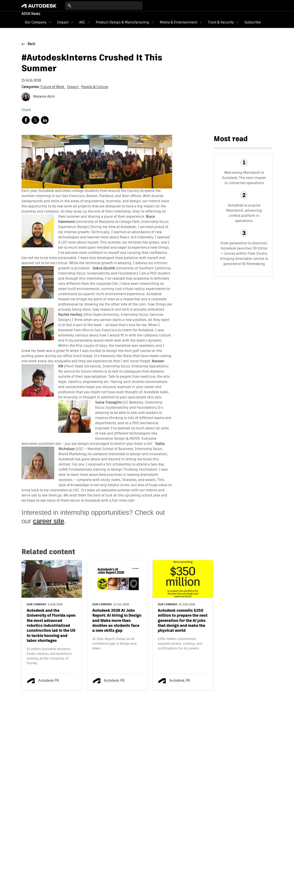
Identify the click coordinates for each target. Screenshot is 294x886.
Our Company (35, 22)
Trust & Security (221, 22)
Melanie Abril (43, 97)
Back (31, 44)
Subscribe (252, 22)
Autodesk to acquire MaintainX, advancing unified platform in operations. (244, 213)
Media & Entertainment (178, 22)
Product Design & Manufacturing (122, 22)
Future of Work (52, 87)
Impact (63, 22)
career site (48, 521)
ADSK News (31, 14)
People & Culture (94, 87)
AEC (82, 22)
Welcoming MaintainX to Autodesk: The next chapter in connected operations (244, 177)
